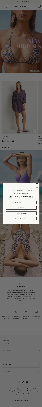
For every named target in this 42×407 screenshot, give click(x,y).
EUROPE (21, 208)
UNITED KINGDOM (21, 213)
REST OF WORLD (21, 218)
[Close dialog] (37, 185)
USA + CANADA (21, 202)
